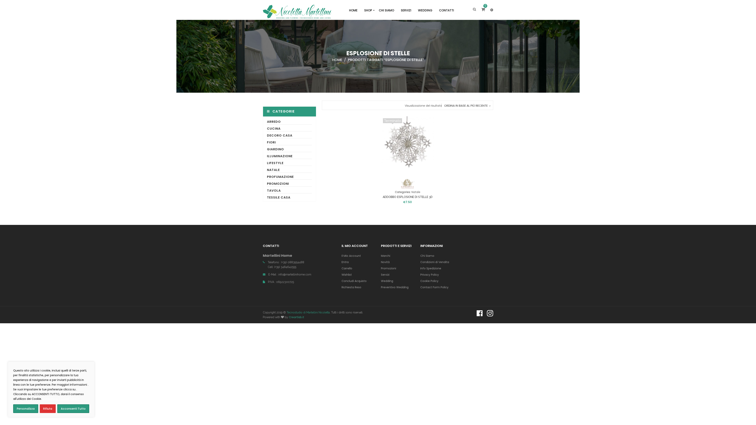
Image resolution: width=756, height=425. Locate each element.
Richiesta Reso (351, 287)
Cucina (274, 128)
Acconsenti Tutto (73, 409)
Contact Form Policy (434, 287)
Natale (273, 170)
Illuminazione (280, 156)
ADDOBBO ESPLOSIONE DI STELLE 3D (408, 197)
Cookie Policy (429, 281)
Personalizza (26, 409)
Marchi (385, 256)
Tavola (274, 190)
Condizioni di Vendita (434, 262)
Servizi (385, 275)
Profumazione (280, 177)
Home (337, 59)
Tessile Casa (278, 197)
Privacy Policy (429, 275)
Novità (385, 262)
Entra (345, 262)
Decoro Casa (279, 135)
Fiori (271, 142)
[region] (51, 389)
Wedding (387, 281)
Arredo (274, 121)
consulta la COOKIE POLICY (61, 399)
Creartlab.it (296, 317)
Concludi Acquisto (354, 281)
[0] (483, 10)
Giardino (275, 149)
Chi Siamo (427, 256)
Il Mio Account (351, 256)
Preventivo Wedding (395, 287)
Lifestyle (275, 163)
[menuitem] (353, 10)
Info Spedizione (430, 268)
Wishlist (347, 275)
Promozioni (278, 183)
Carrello (347, 268)
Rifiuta (47, 409)
